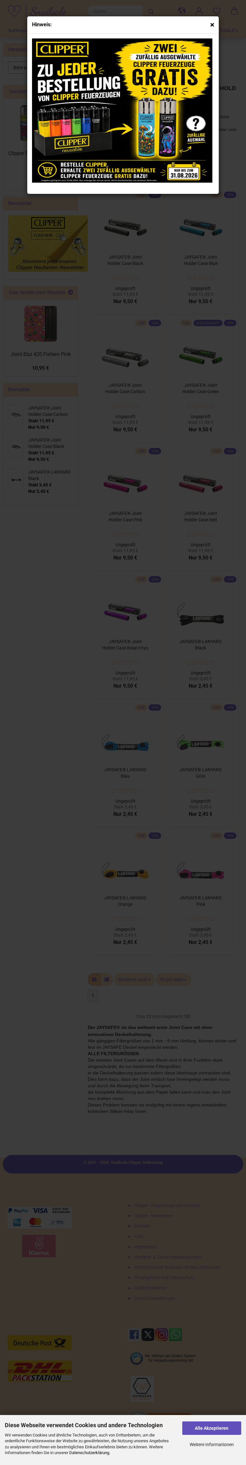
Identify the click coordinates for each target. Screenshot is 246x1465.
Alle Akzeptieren (211, 1428)
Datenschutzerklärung (89, 1452)
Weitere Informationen (212, 1444)
